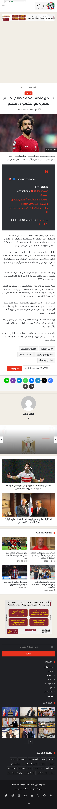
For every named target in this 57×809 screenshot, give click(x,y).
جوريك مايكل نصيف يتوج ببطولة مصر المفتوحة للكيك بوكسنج (43, 584)
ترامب (43, 764)
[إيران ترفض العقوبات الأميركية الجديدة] (10, 711)
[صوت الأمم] (45, 6)
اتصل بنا (39, 789)
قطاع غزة (11, 768)
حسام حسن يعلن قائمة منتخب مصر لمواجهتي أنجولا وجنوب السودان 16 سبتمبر (42, 555)
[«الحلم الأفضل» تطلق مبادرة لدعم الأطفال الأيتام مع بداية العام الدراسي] (46, 711)
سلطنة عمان (15, 764)
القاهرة (51, 764)
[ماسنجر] (31, 380)
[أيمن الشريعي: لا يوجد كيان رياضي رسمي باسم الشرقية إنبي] (14, 543)
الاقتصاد (50, 671)
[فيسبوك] (50, 380)
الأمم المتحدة (34, 759)
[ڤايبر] (13, 380)
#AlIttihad (27, 204)
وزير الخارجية (29, 773)
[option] (28, 439)
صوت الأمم (33, 109)
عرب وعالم (49, 684)
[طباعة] (25, 386)
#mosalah (42, 191)
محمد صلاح (24, 355)
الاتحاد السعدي (28, 349)
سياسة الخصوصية (21, 789)
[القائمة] (3, 7)
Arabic (8, 2)
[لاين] (6, 380)
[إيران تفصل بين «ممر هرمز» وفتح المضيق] (28, 711)
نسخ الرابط (14, 369)
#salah (44, 195)
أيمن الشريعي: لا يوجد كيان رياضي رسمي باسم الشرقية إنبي (16, 555)
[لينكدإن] (38, 380)
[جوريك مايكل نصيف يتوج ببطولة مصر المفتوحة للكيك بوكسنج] (42, 572)
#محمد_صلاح (40, 204)
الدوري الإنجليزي (43, 355)
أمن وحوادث (48, 667)
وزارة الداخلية (42, 773)
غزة (29, 768)
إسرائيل (51, 759)
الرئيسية (31, 87)
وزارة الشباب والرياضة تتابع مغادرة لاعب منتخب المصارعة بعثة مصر (29, 446)
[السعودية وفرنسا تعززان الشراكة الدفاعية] (28, 733)
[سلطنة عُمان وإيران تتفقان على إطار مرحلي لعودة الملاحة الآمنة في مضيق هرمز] (10, 722)
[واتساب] (25, 380)
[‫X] (44, 380)
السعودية (22, 759)
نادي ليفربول (45, 360)
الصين (13, 759)
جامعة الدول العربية (30, 764)
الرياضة (23, 87)
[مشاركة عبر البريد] (31, 386)
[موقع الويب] (28, 418)
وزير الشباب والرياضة (15, 773)
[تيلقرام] (19, 380)
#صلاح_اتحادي (19, 199)
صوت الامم (38, 768)
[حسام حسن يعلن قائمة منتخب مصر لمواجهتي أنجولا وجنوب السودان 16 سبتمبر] (42, 543)
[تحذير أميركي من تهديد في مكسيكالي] (46, 722)
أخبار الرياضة (46, 349)
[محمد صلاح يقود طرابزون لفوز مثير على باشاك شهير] (14, 572)
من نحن (32, 789)
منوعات (50, 696)
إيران (43, 759)
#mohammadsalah (37, 199)
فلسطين (22, 768)
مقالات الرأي (48, 692)
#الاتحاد (44, 208)
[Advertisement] (28, 53)
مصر (51, 688)
